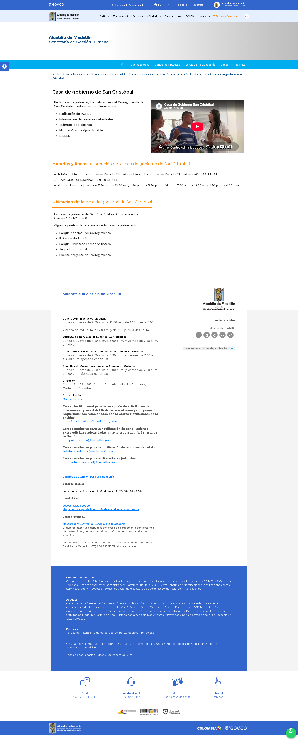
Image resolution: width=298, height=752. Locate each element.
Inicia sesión (182, 5)
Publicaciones (192, 588)
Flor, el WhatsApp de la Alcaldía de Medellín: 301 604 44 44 (101, 509)
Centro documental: (79, 581)
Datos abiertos (75, 618)
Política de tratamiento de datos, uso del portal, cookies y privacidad (110, 632)
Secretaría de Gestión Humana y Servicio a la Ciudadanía (112, 74)
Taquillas (239, 64)
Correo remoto (76, 603)
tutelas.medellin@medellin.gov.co (88, 451)
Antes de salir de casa (154, 611)
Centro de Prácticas (167, 64)
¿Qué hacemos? (139, 64)
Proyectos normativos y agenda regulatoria (116, 588)
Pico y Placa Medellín (200, 611)
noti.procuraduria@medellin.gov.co (88, 440)
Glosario (183, 603)
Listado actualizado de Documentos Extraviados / (149, 614)
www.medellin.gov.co (76, 505)
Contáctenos (72, 399)
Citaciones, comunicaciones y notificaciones (121, 581)
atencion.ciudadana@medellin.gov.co (90, 421)
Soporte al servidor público (163, 588)
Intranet (218, 697)
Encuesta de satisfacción (134, 603)
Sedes (225, 64)
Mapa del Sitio (138, 607)
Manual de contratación (123, 611)
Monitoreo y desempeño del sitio (105, 607)
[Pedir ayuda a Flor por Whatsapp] (291, 733)
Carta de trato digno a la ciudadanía (204, 614)
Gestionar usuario (164, 603)
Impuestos (203, 16)
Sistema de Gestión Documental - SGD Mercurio (180, 607)
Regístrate (198, 5)
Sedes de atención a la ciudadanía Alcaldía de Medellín (180, 74)
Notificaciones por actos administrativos (177, 581)
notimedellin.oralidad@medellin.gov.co (91, 462)
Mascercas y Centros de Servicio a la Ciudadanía (94, 523)
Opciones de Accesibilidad (129, 5)
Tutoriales (177, 611)
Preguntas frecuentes (102, 603)
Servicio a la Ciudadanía (200, 64)
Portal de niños (106, 614)
